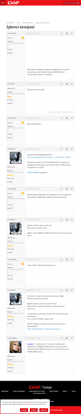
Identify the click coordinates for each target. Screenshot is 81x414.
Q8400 (35, 172)
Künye (73, 391)
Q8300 (29, 172)
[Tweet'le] (66, 33)
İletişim (65, 391)
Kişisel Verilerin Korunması (37, 391)
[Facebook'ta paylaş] (71, 33)
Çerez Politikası (53, 391)
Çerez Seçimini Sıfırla (39, 393)
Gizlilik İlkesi (4, 391)
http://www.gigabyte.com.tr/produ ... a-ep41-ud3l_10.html (48, 157)
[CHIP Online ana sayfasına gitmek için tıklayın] (13, 4)
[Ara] (78, 3)
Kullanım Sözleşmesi (19, 391)
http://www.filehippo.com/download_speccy (43, 329)
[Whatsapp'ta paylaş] (61, 33)
